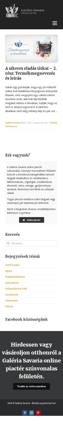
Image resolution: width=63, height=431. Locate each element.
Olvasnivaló (11, 300)
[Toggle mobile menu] (55, 22)
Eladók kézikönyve (15, 276)
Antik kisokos (12, 265)
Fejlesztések (12, 282)
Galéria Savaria (12, 122)
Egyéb (8, 271)
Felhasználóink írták (16, 288)
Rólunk (9, 306)
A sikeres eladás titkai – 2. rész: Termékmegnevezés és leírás (31, 73)
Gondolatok (11, 294)
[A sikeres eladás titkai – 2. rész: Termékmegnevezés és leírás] (31, 48)
